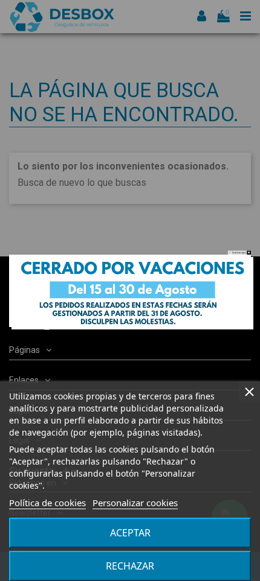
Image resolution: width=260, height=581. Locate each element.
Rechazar (130, 566)
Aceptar (130, 532)
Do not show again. (239, 252)
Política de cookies (47, 503)
